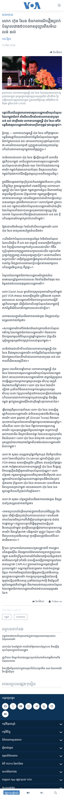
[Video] (28, 793)
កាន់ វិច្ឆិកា (6, 39)
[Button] (56, 52)
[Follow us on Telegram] (36, 706)
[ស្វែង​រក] (55, 793)
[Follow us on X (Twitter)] (13, 706)
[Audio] (42, 793)
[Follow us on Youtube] (21, 706)
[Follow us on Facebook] (5, 706)
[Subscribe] (5, 714)
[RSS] (44, 706)
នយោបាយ (7, 14)
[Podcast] (51, 706)
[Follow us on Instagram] (28, 706)
